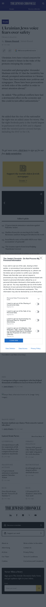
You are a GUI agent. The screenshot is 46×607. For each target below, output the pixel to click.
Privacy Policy (36, 348)
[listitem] (23, 298)
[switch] (37, 304)
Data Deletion (10, 348)
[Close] (42, 259)
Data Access (23, 348)
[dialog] (23, 303)
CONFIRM (14, 340)
